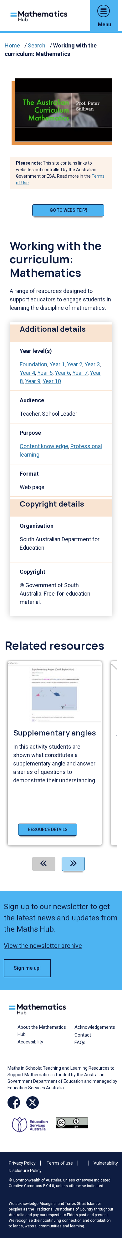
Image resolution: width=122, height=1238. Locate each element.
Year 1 (57, 364)
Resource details (48, 829)
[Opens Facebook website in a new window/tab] (14, 1102)
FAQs (79, 1042)
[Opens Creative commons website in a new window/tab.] (72, 1123)
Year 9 (32, 381)
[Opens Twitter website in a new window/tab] (32, 1102)
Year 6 (62, 372)
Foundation (33, 364)
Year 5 (45, 372)
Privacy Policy (22, 1163)
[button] (103, 11)
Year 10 (52, 381)
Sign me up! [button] (27, 968)
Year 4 (27, 372)
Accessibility (30, 1042)
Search (36, 45)
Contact (82, 1035)
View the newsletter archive (43, 945)
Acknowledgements (94, 1027)
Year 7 (80, 372)
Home (12, 45)
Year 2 (74, 364)
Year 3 (92, 364)
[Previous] (43, 864)
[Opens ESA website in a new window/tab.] (32, 1123)
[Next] (73, 864)
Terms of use (60, 1163)
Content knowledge (44, 446)
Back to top (107, 1191)
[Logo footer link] (39, 1008)
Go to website (66, 210)
